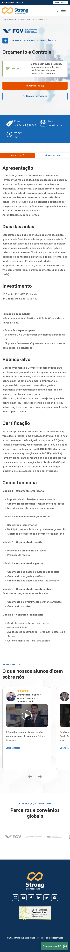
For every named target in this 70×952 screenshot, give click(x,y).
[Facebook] (31, 897)
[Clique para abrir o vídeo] (27, 715)
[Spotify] (54, 897)
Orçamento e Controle (41, 19)
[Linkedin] (39, 897)
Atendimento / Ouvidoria (13, 2)
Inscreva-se (33, 85)
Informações (54, 155)
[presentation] (30, 776)
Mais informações (36, 96)
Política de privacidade (56, 909)
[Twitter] (46, 897)
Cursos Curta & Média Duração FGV (25, 19)
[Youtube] (23, 897)
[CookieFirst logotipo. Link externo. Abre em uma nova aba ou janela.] (3, 912)
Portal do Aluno (60, 2)
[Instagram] (15, 897)
